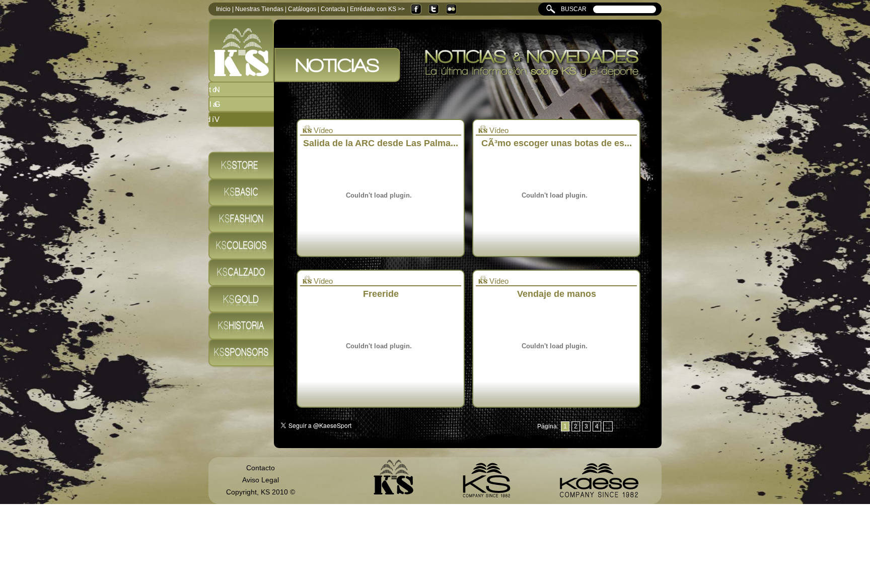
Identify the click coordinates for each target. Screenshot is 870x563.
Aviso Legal (260, 480)
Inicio (223, 9)
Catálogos (302, 9)
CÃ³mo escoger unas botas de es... (556, 143)
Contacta (333, 9)
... (608, 426)
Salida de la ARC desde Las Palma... (380, 143)
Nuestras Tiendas (259, 9)
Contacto (260, 468)
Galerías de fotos (247, 104)
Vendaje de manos (556, 294)
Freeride (381, 294)
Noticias (247, 89)
